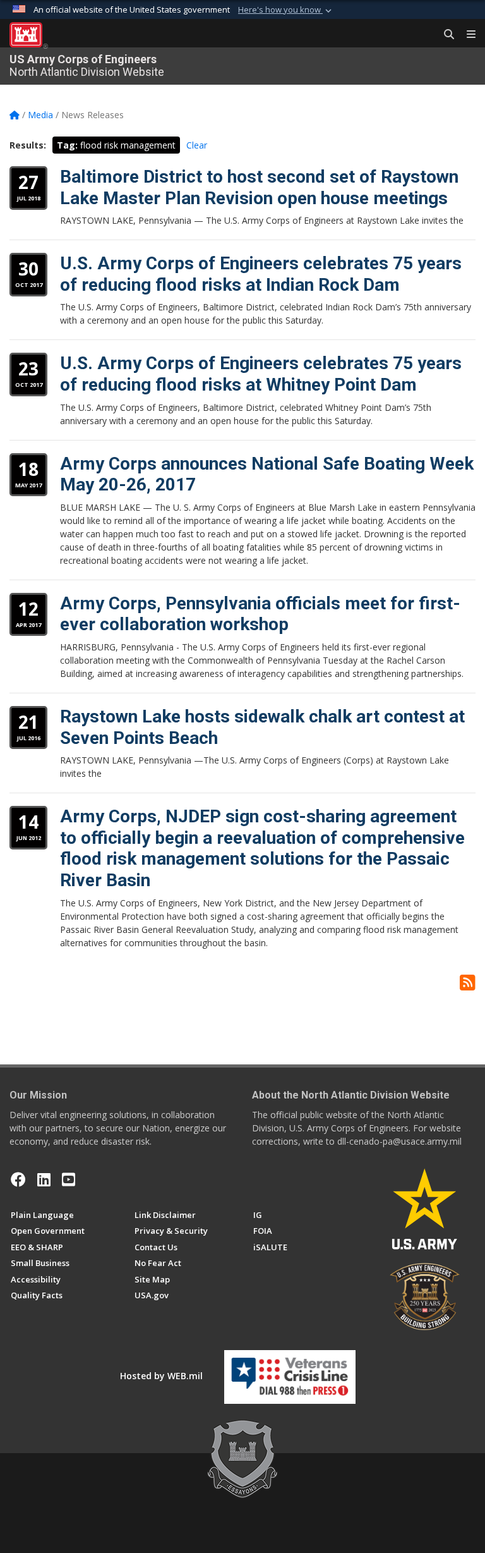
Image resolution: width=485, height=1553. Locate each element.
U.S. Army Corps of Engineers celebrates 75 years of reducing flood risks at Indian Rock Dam (261, 274)
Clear (196, 145)
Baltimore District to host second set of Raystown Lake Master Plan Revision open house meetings (259, 187)
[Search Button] (444, 35)
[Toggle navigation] (466, 35)
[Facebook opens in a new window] (18, 1179)
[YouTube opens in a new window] (68, 1179)
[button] (286, 10)
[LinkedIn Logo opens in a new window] (44, 1179)
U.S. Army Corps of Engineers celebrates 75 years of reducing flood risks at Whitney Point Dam (261, 374)
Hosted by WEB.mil (161, 1376)
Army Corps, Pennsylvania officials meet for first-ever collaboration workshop (260, 614)
